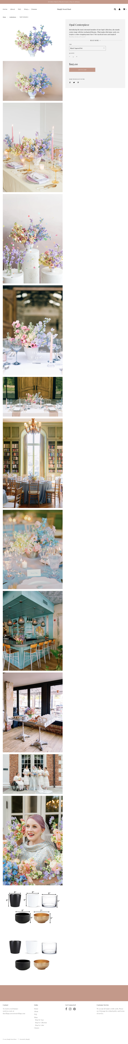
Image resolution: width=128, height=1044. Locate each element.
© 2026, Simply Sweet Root (9, 1039)
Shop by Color (39, 1025)
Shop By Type (39, 1020)
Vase (70, 44)
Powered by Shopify (25, 1039)
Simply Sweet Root (64, 9)
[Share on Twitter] (74, 82)
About (12, 9)
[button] (87, 48)
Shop (26, 9)
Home (5, 9)
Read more (94, 40)
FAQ (19, 9)
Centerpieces (12, 17)
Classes (34, 9)
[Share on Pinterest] (78, 82)
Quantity (71, 53)
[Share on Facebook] (70, 82)
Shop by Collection (41, 1023)
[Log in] (119, 9)
